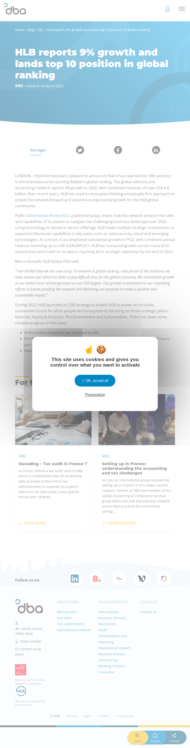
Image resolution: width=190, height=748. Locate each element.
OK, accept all (96, 381)
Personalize (95, 395)
